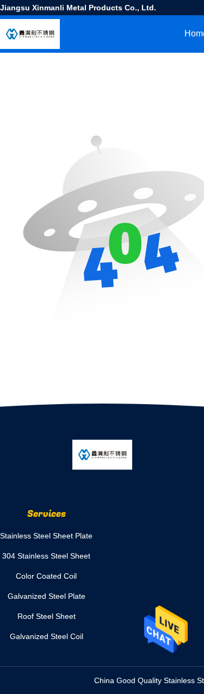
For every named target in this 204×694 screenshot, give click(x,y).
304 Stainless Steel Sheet (46, 556)
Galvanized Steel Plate (46, 596)
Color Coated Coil (46, 576)
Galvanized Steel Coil (46, 636)
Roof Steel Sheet (46, 616)
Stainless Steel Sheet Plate (46, 535)
